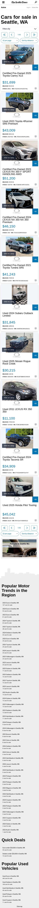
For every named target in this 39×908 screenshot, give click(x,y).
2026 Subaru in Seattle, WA (11, 825)
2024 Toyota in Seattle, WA (11, 622)
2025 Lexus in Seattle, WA (10, 687)
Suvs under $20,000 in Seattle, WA (13, 849)
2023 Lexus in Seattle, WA (10, 664)
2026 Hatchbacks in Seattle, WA (12, 795)
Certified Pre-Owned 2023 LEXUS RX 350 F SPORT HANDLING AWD (16, 171)
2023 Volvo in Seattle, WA (10, 741)
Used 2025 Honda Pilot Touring (19, 505)
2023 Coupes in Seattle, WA (11, 819)
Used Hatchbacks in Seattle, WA (12, 889)
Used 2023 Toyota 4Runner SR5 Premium (17, 122)
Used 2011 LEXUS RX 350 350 (17, 410)
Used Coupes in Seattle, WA (11, 901)
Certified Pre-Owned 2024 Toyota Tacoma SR (16, 458)
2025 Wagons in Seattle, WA (11, 789)
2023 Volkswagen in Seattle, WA (13, 705)
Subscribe (35, 7)
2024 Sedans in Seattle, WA (11, 634)
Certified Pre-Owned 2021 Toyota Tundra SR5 (16, 266)
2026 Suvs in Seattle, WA (10, 640)
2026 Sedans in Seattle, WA (11, 747)
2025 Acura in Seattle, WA (11, 735)
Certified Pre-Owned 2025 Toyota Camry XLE (16, 74)
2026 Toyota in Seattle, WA (11, 646)
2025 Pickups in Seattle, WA (11, 777)
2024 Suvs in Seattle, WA (10, 610)
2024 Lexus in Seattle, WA (10, 652)
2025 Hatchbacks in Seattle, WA (12, 759)
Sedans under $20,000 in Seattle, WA (14, 855)
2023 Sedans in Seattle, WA (11, 711)
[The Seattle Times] (19, 2)
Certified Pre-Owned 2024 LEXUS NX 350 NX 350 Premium (16, 219)
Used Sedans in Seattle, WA (11, 883)
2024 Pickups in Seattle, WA (11, 723)
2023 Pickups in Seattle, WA (11, 783)
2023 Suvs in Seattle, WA (10, 616)
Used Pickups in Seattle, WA (11, 895)
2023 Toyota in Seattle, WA (11, 681)
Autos (3, 7)
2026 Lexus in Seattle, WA (10, 765)
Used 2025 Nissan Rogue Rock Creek (16, 362)
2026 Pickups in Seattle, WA (11, 807)
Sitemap (19, 906)
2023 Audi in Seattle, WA (10, 693)
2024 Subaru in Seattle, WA (11, 699)
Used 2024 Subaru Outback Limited (17, 314)
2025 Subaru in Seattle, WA (11, 670)
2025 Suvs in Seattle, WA (10, 604)
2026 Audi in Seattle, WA (10, 831)
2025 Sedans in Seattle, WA (11, 675)
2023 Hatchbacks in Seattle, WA (12, 717)
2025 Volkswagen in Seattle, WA (13, 658)
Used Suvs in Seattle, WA (10, 877)
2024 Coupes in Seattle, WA (11, 801)
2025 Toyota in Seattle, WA (11, 628)
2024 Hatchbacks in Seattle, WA (12, 771)
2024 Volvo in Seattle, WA (10, 753)
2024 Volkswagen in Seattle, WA (13, 729)
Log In (28, 7)
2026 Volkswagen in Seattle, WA (13, 813)
